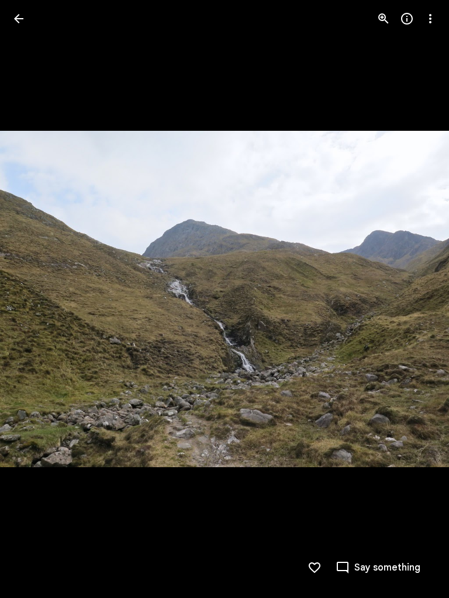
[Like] (315, 568)
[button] (32, 299)
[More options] (430, 18)
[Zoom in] (383, 18)
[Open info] (407, 18)
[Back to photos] (19, 19)
